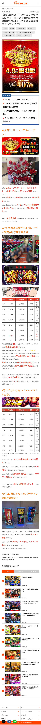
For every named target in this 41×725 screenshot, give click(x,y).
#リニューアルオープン (8, 32)
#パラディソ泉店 (21, 28)
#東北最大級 (28, 35)
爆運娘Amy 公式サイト (27, 719)
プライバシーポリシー (27, 711)
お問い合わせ (4, 715)
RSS (22, 707)
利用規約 (3, 711)
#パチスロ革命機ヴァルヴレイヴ (25, 32)
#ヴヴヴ (19, 35)
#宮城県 (5, 28)
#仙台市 (12, 28)
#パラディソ (31, 28)
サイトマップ (4, 707)
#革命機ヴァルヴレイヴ (8, 35)
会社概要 (23, 715)
